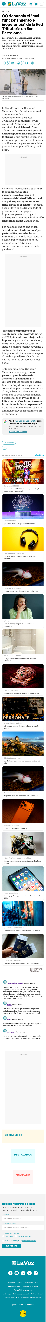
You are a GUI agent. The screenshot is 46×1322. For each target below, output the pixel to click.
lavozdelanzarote (10, 55)
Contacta (11, 1282)
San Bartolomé (9, 443)
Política (5, 11)
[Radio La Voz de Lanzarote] (36, 4)
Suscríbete (11, 1246)
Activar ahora (16, 432)
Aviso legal (7, 1294)
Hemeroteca (28, 1282)
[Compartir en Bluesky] (8, 63)
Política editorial (37, 1294)
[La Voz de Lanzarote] (17, 4)
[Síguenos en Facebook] (10, 1273)
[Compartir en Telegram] (27, 63)
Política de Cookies (12, 1298)
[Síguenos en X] (29, 1273)
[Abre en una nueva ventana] (23, 1313)
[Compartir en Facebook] (4, 63)
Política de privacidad (21, 1294)
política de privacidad (29, 1241)
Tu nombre (5, 1214)
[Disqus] (23, 1009)
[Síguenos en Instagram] (23, 1273)
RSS (36, 1282)
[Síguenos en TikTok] (36, 1273)
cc (4, 448)
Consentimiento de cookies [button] (31, 1298)
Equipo (19, 1282)
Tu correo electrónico (8, 1223)
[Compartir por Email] (32, 63)
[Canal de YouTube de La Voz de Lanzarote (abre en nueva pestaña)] (31, 4)
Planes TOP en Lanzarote (23, 1290)
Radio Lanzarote (14, 1286)
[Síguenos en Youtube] (16, 1273)
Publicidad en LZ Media (30, 1286)
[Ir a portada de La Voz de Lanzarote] (23, 1263)
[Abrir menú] (4, 4)
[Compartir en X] (13, 63)
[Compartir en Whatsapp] (22, 63)
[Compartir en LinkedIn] (18, 63)
